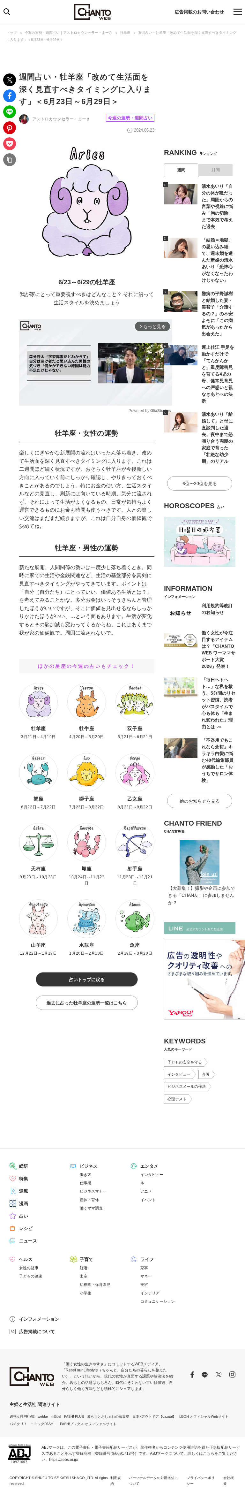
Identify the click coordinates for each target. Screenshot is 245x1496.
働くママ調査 (91, 1208)
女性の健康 (28, 1268)
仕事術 (85, 1183)
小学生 (85, 1293)
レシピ (26, 1228)
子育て (86, 1259)
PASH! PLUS (74, 1416)
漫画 (23, 1203)
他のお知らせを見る (200, 801)
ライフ (147, 1259)
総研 (23, 1166)
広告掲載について (37, 1331)
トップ (11, 32)
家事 (144, 1268)
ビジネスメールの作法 (186, 1086)
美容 (144, 1284)
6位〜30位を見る (199, 483)
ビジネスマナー (93, 1191)
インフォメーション (39, 1319)
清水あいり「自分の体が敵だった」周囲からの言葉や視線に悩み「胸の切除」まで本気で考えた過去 (217, 206)
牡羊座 (125, 32)
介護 (206, 1074)
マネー (146, 1276)
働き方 (85, 1174)
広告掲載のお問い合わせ (199, 11)
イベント (148, 1200)
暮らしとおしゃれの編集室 (108, 1416)
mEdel (56, 1416)
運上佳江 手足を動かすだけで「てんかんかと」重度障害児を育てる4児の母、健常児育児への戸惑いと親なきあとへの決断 (218, 374)
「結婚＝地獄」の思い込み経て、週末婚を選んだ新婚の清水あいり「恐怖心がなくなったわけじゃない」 (217, 260)
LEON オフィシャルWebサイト (203, 1416)
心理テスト (177, 1099)
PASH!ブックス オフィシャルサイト (88, 1424)
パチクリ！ (18, 1424)
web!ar (43, 1416)
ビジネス (89, 1166)
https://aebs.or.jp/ (63, 1459)
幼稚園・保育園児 (95, 1284)
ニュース (28, 1240)
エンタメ (149, 1166)
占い (23, 1215)
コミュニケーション (157, 1301)
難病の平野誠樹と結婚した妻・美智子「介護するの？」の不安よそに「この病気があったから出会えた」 (217, 313)
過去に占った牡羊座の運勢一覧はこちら (87, 1002)
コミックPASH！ (43, 1424)
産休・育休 (89, 1200)
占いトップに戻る (87, 979)
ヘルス (26, 1259)
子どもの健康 (30, 1276)
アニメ (146, 1191)
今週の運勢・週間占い (130, 117)
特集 (23, 1178)
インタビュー (178, 1074)
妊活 (83, 1268)
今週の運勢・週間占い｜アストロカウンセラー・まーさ (68, 32)
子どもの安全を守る (184, 1062)
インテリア (150, 1293)
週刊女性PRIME (22, 1416)
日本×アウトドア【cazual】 (154, 1416)
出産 (83, 1276)
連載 (23, 1191)
